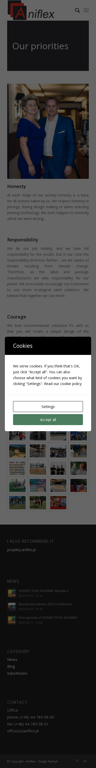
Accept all (48, 419)
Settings (48, 406)
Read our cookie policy (63, 383)
